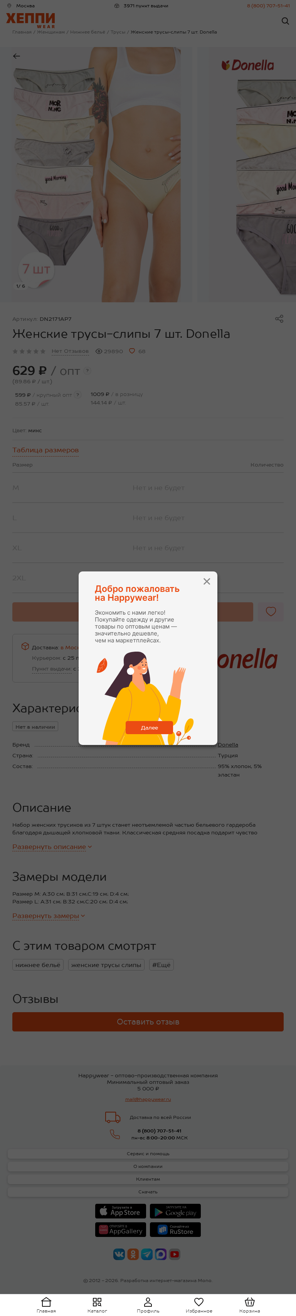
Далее (149, 728)
